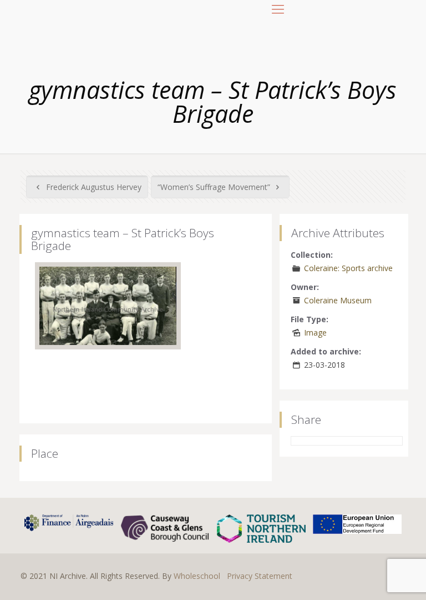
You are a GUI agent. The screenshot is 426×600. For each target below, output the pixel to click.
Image (315, 332)
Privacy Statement (259, 576)
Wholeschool (197, 576)
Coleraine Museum (338, 300)
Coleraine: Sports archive (348, 268)
